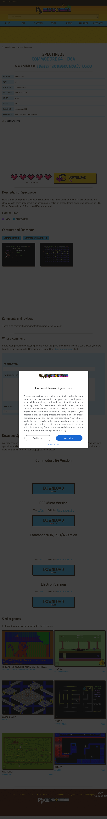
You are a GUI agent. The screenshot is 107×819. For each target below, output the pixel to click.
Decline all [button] (38, 438)
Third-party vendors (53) (49, 411)
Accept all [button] (69, 438)
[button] (53, 444)
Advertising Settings (42, 427)
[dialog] (53, 409)
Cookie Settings (44, 430)
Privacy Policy (59, 430)
